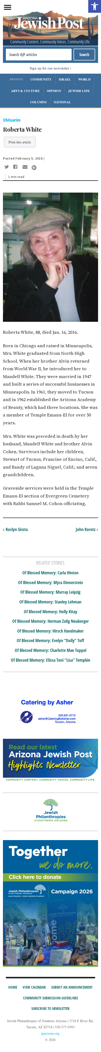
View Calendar (34, 987)
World (84, 79)
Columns (38, 102)
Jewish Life (79, 90)
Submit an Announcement (71, 987)
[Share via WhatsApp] (34, 168)
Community (41, 79)
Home (12, 987)
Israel (65, 79)
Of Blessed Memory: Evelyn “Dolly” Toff (50, 640)
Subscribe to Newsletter (50, 1008)
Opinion (54, 90)
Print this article (20, 142)
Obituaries (12, 120)
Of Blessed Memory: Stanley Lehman (50, 602)
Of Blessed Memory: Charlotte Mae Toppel (50, 650)
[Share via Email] (25, 167)
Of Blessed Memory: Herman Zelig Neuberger (50, 621)
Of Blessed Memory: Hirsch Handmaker (50, 631)
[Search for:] (38, 54)
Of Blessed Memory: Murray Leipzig (50, 592)
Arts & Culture (25, 90)
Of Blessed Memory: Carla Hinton (50, 573)
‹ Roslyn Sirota (15, 529)
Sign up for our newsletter (49, 68)
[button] (94, 6)
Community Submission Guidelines (50, 997)
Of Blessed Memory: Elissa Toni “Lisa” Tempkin (50, 660)
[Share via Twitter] (7, 167)
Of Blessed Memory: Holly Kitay (50, 611)
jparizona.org (50, 1033)
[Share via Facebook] (16, 167)
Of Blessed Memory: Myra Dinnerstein (50, 582)
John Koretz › (87, 529)
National (62, 102)
